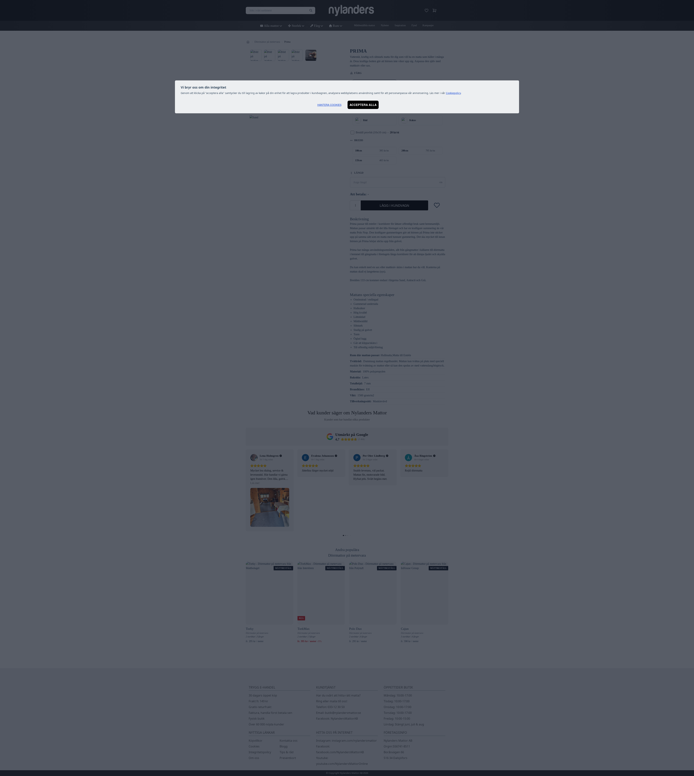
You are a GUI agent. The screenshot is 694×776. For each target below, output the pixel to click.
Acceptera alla (363, 105)
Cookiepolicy (453, 93)
